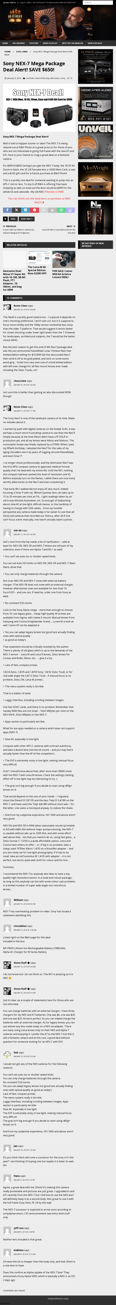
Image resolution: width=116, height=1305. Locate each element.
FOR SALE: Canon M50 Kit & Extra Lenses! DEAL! (62, 274)
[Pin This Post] (34, 210)
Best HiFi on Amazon (72, 43)
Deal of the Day (42, 78)
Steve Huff (20, 962)
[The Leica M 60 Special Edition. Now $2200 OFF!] (39, 257)
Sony (63, 78)
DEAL (13, 219)
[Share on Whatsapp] (61, 210)
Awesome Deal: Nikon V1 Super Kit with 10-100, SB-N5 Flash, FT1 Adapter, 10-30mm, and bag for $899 (14, 280)
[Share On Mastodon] (70, 210)
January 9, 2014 (14, 78)
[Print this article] (52, 210)
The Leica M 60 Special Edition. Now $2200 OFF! (37, 270)
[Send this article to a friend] (43, 210)
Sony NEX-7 (26, 219)
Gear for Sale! (95, 43)
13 (71, 78)
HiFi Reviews (19, 43)
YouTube (33, 43)
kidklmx (19, 1250)
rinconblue (20, 926)
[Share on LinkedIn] (25, 210)
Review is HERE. (55, 191)
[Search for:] (98, 2)
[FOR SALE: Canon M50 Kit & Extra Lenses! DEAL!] (63, 259)
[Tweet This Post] (16, 210)
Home (5, 43)
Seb (16, 1052)
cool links (30, 78)
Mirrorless (55, 78)
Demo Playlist (50, 43)
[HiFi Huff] (58, 38)
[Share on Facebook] (7, 210)
